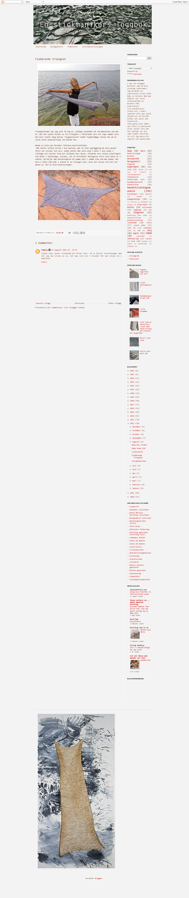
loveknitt (134, 507)
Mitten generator (138, 570)
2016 (132, 408)
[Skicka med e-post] (74, 232)
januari (136, 488)
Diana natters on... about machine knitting (140, 602)
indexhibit (135, 577)
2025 (132, 375)
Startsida (41, 47)
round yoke (139, 225)
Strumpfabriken (139, 461)
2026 (132, 371)
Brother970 (133, 159)
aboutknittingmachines (140, 553)
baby (129, 151)
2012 (132, 424)
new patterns (135, 621)
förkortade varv (136, 180)
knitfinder (135, 556)
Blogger (98, 878)
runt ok (131, 228)
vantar (129, 244)
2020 (132, 393)
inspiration (133, 199)
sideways (147, 228)
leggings (137, 210)
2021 (132, 390)
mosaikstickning (134, 218)
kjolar (130, 204)
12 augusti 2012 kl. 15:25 (64, 250)
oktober (136, 434)
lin (150, 210)
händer (139, 196)
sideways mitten (137, 538)
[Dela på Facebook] (81, 232)
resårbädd (132, 223)
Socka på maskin (137, 544)
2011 (132, 493)
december (137, 427)
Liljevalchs (137, 452)
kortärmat (147, 207)
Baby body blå (138, 448)
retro (149, 223)
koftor (130, 207)
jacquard (144, 202)
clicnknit (134, 562)
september (137, 438)
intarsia (133, 202)
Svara (44, 262)
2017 (132, 405)
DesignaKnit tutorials (140, 518)
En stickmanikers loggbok (41, 8)
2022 (132, 386)
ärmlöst (130, 246)
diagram (130, 164)
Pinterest (134, 259)
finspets (143, 172)
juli (134, 466)
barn (143, 151)
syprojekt (141, 236)
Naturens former (139, 445)
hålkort (148, 194)
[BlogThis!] (76, 232)
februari (137, 485)
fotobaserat (133, 177)
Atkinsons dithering (139, 529)
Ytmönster (73, 47)
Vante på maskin (137, 541)
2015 (132, 412)
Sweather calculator (139, 510)
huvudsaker (132, 194)
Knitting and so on (139, 628)
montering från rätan (137, 215)
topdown (148, 239)
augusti (136, 442)
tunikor (145, 241)
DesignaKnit (133, 162)
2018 (132, 401)
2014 (132, 416)
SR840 (149, 233)
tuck (133, 241)
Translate (137, 74)
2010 (132, 497)
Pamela (44, 250)
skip (149, 231)
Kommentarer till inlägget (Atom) (68, 308)
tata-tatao (135, 526)
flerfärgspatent (134, 174)
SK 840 (137, 230)
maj (134, 473)
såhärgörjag (133, 239)
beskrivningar (134, 154)
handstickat (133, 185)
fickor (141, 169)
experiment (133, 167)
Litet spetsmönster (145, 285)
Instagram (134, 256)
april (135, 477)
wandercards (146, 660)
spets (136, 233)
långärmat (138, 213)
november (137, 431)
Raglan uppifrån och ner (144, 272)
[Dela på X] (79, 232)
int (150, 199)
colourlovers (136, 547)
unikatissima (136, 559)
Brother (130, 156)
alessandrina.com (138, 590)
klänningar (142, 205)
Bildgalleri (56, 47)
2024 (132, 378)
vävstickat (142, 244)
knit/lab (134, 619)
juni (134, 470)
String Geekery (137, 645)
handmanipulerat (135, 182)
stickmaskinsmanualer (140, 580)
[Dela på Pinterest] (84, 232)
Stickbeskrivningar (92, 47)
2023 (132, 382)
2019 (132, 397)
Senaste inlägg (43, 303)
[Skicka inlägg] (69, 233)
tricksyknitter (137, 550)
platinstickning (135, 220)
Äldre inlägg (115, 303)
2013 (132, 420)
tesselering (135, 574)
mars (134, 481)
